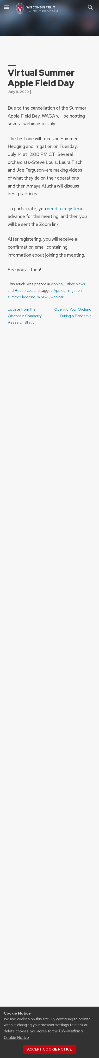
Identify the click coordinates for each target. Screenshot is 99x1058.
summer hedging (21, 297)
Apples (57, 284)
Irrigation (74, 290)
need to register (63, 208)
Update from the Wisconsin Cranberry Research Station (25, 316)
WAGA (43, 297)
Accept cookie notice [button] (49, 1049)
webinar (57, 297)
